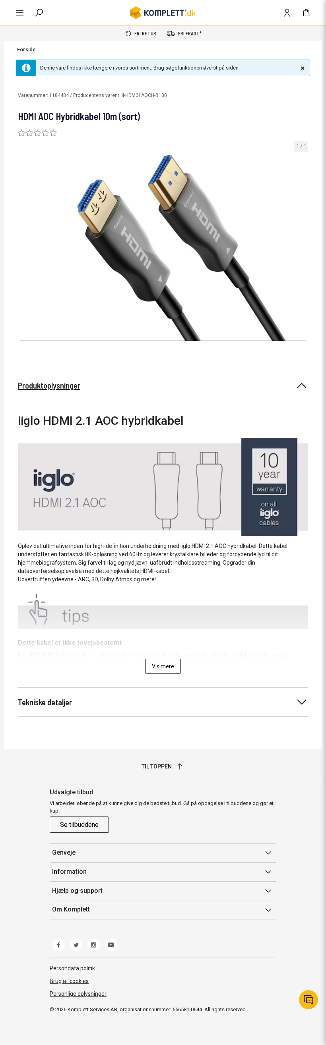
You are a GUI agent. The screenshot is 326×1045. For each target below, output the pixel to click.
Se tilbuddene (79, 824)
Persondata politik (72, 968)
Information (69, 871)
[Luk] (302, 68)
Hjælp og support (77, 890)
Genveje (64, 852)
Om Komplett (71, 909)
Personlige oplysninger (78, 994)
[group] (163, 248)
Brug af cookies (69, 981)
